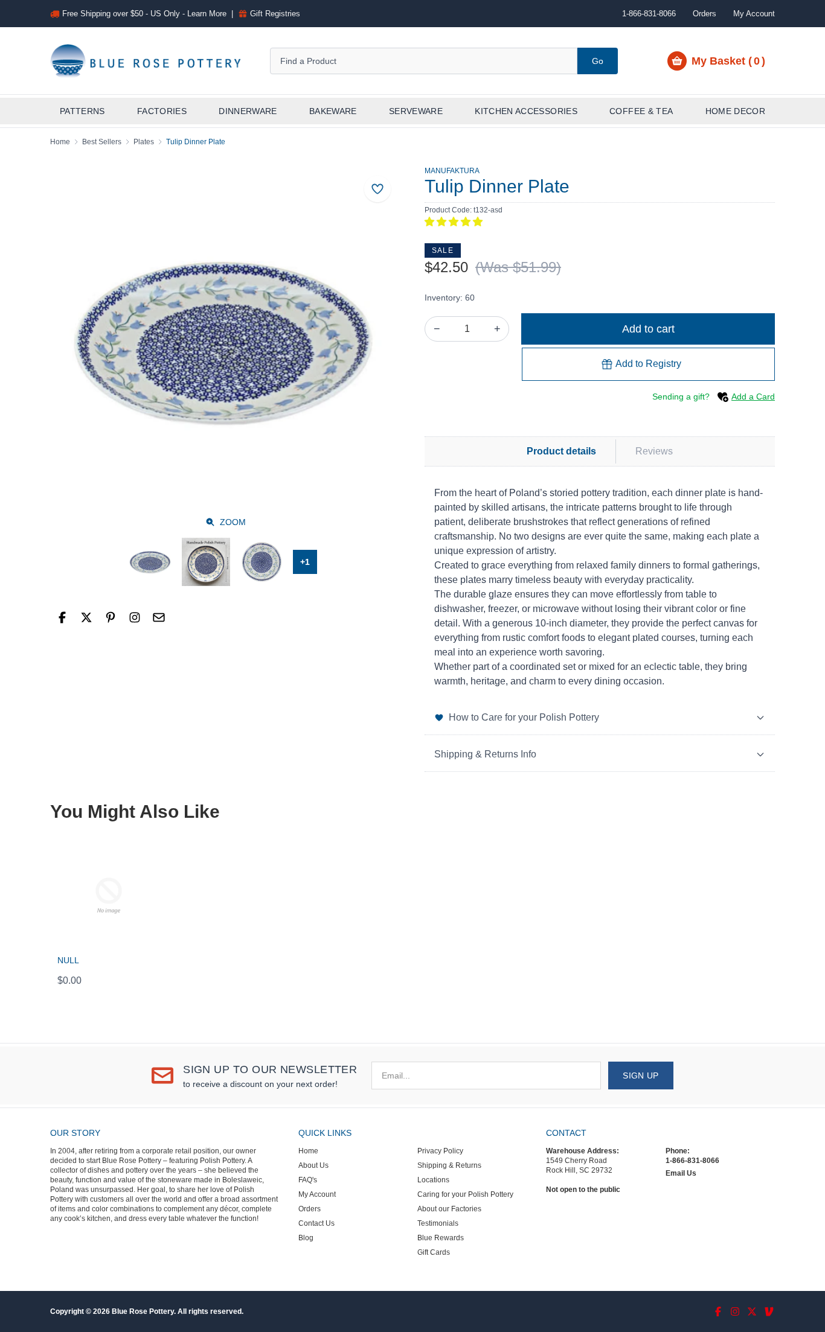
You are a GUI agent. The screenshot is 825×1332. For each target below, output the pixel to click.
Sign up (640, 1075)
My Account (754, 13)
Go (597, 61)
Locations (433, 1180)
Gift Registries (275, 13)
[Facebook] (718, 1311)
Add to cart (648, 329)
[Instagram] (735, 1311)
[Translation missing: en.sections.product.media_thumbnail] (150, 562)
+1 (305, 562)
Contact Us (316, 1223)
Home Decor (735, 111)
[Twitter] (752, 1311)
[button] (454, 222)
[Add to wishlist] (377, 189)
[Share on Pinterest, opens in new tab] (110, 617)
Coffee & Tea (641, 111)
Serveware (416, 111)
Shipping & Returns (449, 1165)
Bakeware (333, 111)
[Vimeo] (769, 1311)
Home (60, 142)
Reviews (654, 451)
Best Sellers (101, 142)
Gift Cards (433, 1252)
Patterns (82, 111)
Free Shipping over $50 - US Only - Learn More (144, 13)
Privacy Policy (440, 1151)
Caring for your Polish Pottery (465, 1194)
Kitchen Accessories (526, 111)
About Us (313, 1165)
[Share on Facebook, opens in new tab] (62, 617)
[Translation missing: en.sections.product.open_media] (225, 341)
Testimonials (437, 1223)
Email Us (681, 1173)
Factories (162, 111)
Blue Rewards (440, 1238)
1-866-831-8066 (692, 1160)
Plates (143, 142)
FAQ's (307, 1180)
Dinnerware (248, 111)
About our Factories (449, 1209)
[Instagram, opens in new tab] (135, 617)
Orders (704, 13)
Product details (561, 451)
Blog (305, 1238)
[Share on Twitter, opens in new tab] (86, 617)
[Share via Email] (159, 617)
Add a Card (753, 396)
